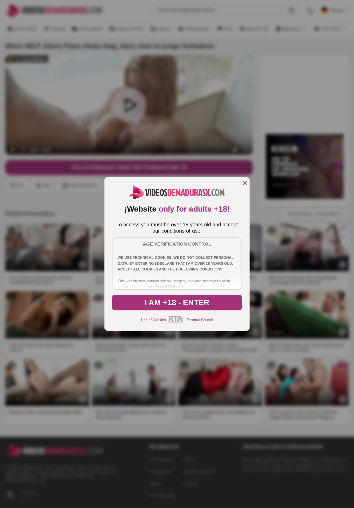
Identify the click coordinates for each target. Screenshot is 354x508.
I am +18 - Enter (177, 302)
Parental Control (199, 320)
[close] (245, 183)
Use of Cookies (153, 320)
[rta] (176, 322)
